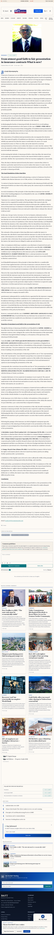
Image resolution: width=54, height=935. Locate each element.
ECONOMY (13, 18)
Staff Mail (30, 906)
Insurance (4, 55)
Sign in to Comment (13, 565)
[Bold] (2, 563)
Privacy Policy (4, 916)
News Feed (30, 914)
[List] (10, 563)
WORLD (41, 18)
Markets (30, 916)
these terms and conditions (15, 549)
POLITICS (36, 18)
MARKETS (19, 18)
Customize (19, 931)
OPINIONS (31, 18)
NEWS (2, 18)
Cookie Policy (4, 918)
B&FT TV (46, 19)
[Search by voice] (11, 11)
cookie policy (42, 928)
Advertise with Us (32, 902)
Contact (30, 904)
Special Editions (51, 19)
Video (29, 918)
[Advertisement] (28, 772)
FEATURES (25, 18)
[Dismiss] (51, 825)
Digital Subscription (32, 921)
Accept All (26, 931)
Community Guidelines (6, 921)
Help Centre (30, 900)
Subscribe (38, 11)
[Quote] (7, 563)
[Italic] (5, 563)
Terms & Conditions (5, 914)
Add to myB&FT (13, 55)
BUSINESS (7, 18)
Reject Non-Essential (9, 931)
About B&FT (30, 898)
